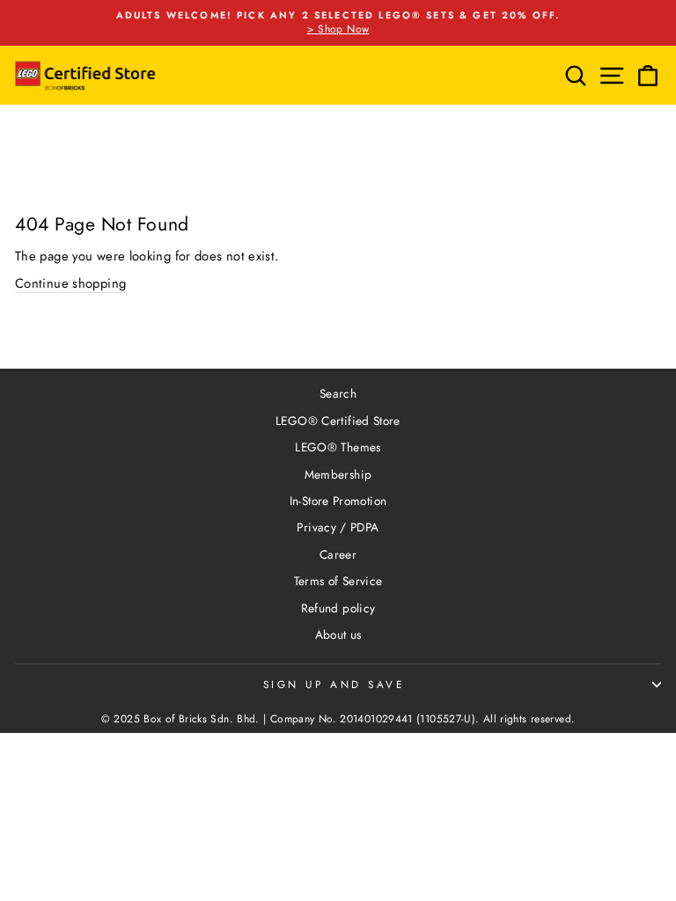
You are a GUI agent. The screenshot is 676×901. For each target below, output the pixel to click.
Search (338, 393)
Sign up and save (334, 684)
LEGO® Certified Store (338, 420)
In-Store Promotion (338, 500)
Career (338, 554)
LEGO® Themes (337, 447)
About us (338, 634)
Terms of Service (338, 581)
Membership (338, 474)
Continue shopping (70, 284)
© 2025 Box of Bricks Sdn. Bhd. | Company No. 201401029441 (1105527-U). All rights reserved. (338, 719)
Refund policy (338, 608)
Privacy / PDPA (337, 527)
